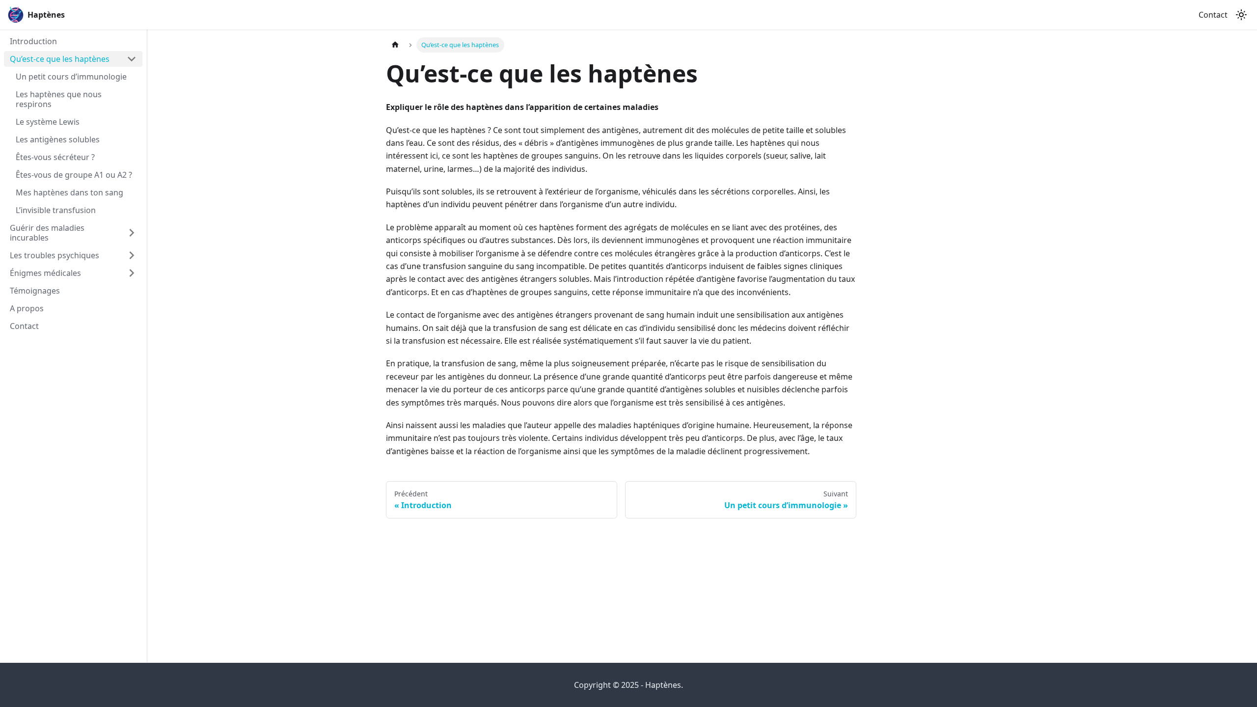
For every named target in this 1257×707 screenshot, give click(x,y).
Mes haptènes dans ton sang (69, 192)
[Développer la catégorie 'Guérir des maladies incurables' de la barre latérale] (131, 232)
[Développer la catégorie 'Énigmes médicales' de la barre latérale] (131, 273)
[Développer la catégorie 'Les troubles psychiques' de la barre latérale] (131, 255)
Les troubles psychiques (54, 255)
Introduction (33, 41)
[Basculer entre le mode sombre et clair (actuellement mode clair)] (1241, 15)
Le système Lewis (48, 121)
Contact (1213, 14)
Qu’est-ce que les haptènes (59, 59)
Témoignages (35, 290)
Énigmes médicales (45, 273)
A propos (27, 308)
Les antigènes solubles (58, 139)
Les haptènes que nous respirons (59, 99)
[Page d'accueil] (395, 45)
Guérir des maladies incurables (47, 232)
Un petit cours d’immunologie (71, 76)
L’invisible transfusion (56, 210)
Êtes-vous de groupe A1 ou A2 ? (74, 174)
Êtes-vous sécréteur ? (55, 157)
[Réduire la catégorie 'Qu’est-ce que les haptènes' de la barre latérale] (131, 59)
